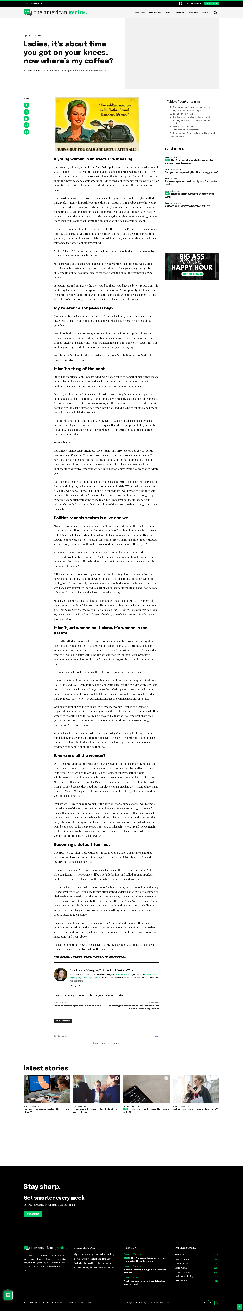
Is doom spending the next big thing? (187, 206)
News (81, 995)
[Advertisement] (192, 230)
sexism (120, 995)
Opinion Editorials (32, 36)
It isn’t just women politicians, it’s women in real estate (191, 121)
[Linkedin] (26, 118)
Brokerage (70, 995)
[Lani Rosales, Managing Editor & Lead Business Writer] (60, 977)
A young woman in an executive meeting (191, 107)
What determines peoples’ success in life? (78, 1006)
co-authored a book (123, 974)
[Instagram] (75, 985)
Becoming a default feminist (186, 130)
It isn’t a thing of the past (184, 114)
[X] (26, 112)
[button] (215, 13)
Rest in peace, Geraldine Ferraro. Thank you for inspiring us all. (193, 134)
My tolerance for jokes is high (187, 110)
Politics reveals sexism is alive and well (191, 117)
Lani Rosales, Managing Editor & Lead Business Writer (76, 70)
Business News (171, 178)
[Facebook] (26, 105)
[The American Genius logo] (55, 12)
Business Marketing (173, 157)
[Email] (26, 132)
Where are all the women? (185, 126)
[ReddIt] (26, 125)
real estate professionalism (100, 995)
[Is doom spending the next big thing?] (196, 1089)
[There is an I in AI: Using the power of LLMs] (146, 1089)
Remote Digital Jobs (89, 977)
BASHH (147, 974)
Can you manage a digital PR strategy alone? (191, 172)
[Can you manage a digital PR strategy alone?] (47, 1089)
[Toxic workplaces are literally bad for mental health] (96, 1089)
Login (155, 1036)
